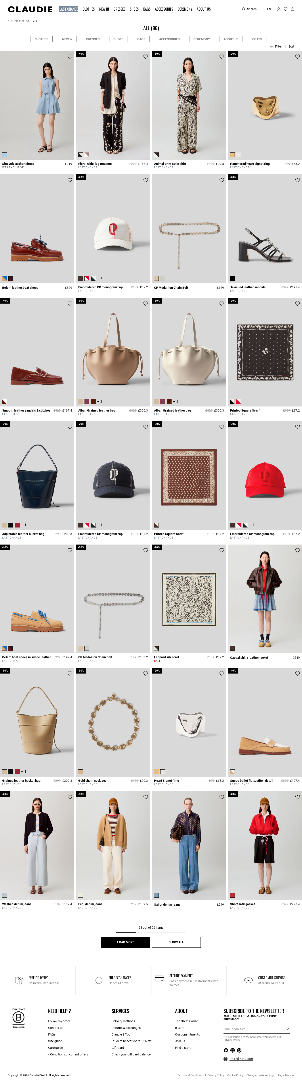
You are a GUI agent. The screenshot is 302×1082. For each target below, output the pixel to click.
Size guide (55, 1041)
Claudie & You (121, 1034)
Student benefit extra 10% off (131, 1041)
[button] (69, 9)
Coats (257, 39)
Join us (180, 1041)
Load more (125, 942)
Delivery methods (123, 1021)
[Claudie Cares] (18, 1017)
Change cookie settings (260, 1075)
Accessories (169, 39)
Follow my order (59, 1021)
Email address (233, 1029)
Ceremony (201, 39)
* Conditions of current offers (68, 1054)
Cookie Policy (235, 1075)
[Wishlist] (69, 56)
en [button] (269, 9)
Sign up (288, 1028)
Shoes (118, 39)
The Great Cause (186, 1021)
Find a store (183, 1047)
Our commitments (187, 1034)
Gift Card (118, 1047)
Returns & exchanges (126, 1028)
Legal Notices (285, 1075)
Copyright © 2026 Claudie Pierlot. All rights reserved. (39, 1075)
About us (231, 39)
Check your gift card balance (131, 1054)
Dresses (93, 39)
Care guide (55, 1047)
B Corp (179, 1028)
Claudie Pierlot (18, 21)
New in (67, 39)
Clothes (41, 39)
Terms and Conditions (190, 1075)
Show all (176, 942)
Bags (141, 39)
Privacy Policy (215, 1075)
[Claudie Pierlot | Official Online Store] (30, 9)
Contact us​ (55, 1028)
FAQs (51, 1034)
